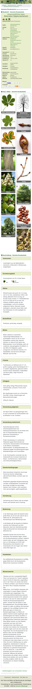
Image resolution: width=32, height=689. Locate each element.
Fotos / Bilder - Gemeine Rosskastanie (14, 91)
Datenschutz (15, 677)
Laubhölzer (19, 5)
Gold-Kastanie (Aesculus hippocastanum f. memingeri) (15, 45)
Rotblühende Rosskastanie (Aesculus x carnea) (15, 40)
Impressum (7, 677)
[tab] (16, 258)
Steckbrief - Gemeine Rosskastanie (13, 12)
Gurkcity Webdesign (22, 686)
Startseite (4, 5)
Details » (17, 49)
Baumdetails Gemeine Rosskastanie (11, 6)
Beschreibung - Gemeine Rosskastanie (14, 255)
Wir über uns (24, 677)
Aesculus (12, 27)
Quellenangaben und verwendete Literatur (14, 671)
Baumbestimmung (12, 5)
